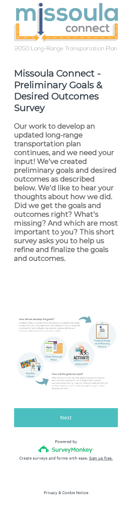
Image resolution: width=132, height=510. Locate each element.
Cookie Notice (75, 493)
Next (66, 417)
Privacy (50, 493)
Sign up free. (101, 458)
